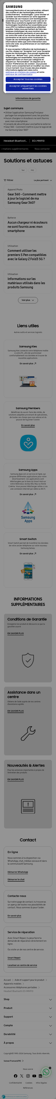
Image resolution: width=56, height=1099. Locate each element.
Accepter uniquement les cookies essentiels (28, 87)
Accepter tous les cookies (28, 79)
